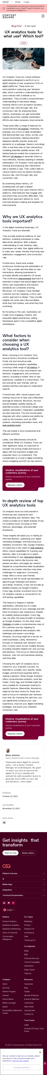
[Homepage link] (7, 866)
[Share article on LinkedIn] (4, 822)
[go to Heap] (18, 2)
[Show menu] (42, 16)
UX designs (16, 156)
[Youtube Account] (9, 903)
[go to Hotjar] (26, 2)
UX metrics (32, 367)
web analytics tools (12, 425)
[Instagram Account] (13, 903)
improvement (24, 278)
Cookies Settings (22, 1067)
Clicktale (7, 624)
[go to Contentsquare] (7, 2)
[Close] (40, 1052)
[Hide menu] (45, 1063)
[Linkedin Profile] (4, 903)
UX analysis (23, 129)
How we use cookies (20, 1061)
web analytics (36, 548)
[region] (21, 1062)
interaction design (32, 557)
